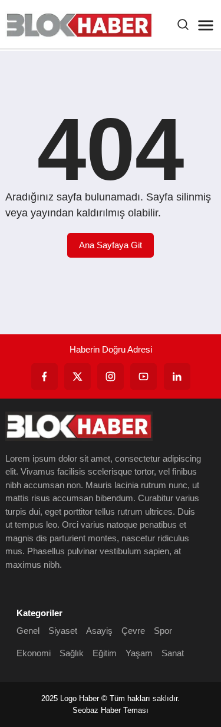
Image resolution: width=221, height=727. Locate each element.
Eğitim (105, 653)
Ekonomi (34, 653)
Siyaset (62, 631)
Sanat (172, 653)
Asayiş (99, 631)
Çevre (133, 631)
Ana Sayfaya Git (110, 245)
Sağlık (72, 653)
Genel (28, 631)
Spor (163, 631)
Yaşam (139, 653)
